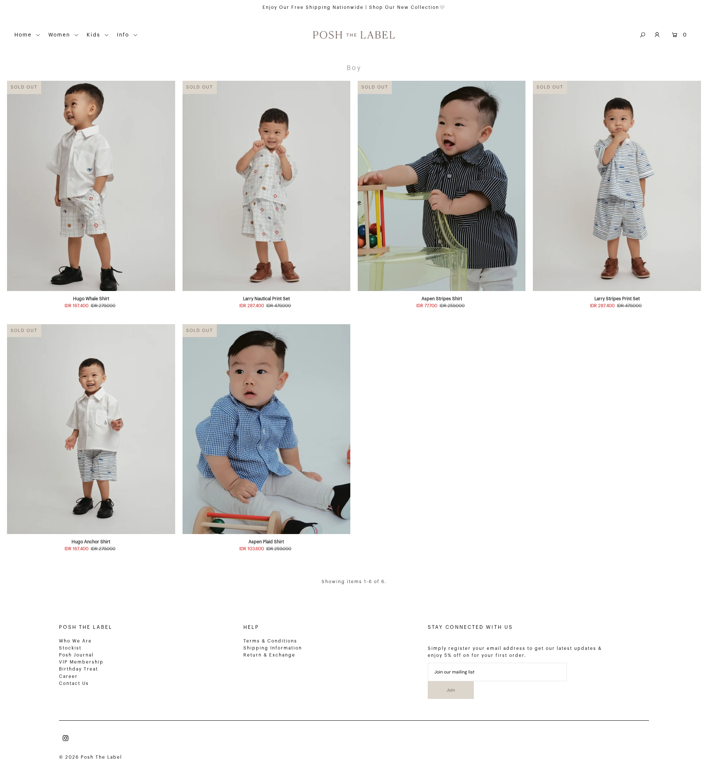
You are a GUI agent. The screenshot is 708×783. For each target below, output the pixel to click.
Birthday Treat (78, 669)
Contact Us (74, 683)
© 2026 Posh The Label (90, 757)
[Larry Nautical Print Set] (266, 186)
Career (68, 676)
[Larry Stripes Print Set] (617, 186)
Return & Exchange (269, 655)
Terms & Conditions (270, 641)
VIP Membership (81, 662)
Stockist (70, 648)
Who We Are (75, 641)
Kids (95, 35)
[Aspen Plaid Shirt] (266, 429)
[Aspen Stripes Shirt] (441, 186)
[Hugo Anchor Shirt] (91, 429)
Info (124, 35)
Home (24, 35)
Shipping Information (272, 648)
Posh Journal (76, 655)
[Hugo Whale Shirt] (91, 186)
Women (60, 35)
